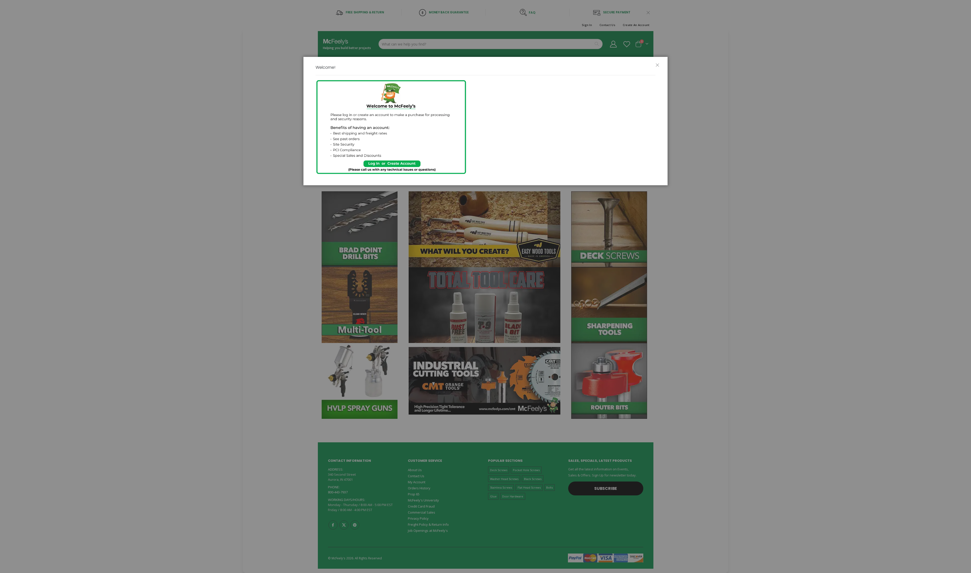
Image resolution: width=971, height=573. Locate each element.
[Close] (659, 67)
